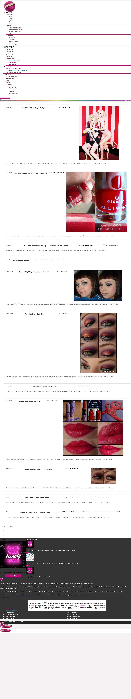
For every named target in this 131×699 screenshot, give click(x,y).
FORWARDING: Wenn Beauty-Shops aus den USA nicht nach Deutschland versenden (52, 563)
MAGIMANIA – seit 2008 (13, 68)
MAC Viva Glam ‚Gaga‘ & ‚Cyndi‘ (34, 108)
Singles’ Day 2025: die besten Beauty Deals (39, 576)
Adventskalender (11, 76)
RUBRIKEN (9, 35)
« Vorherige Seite (8, 526)
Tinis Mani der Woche (20, 260)
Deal (28, 552)
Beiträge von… (10, 58)
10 (3, 532)
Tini (80, 245)
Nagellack (12, 23)
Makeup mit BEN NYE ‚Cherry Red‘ (39, 469)
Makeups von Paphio (16, 29)
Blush (7, 497)
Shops (8, 80)
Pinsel (11, 22)
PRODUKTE (9, 14)
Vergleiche (12, 37)
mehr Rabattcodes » (13, 575)
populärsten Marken (93, 591)
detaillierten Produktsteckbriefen (113, 591)
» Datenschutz (73, 614)
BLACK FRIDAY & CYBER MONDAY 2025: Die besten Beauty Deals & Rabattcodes (50, 550)
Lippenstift (9, 107)
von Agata (12, 62)
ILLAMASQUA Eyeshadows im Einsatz (34, 272)
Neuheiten (12, 86)
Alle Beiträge (10, 49)
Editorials (12, 43)
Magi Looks (9, 271)
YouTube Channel (53, 583)
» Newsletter (72, 612)
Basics (11, 33)
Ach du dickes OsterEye (34, 314)
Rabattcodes (10, 78)
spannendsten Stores (80, 591)
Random (8, 511)
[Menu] (0, 97)
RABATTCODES (5, 98)
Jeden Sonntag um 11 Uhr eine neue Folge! (72, 595)
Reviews (11, 39)
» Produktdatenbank (11, 614)
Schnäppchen (13, 88)
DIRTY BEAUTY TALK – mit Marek (16, 70)
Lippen (11, 20)
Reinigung (9, 51)
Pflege (8, 53)
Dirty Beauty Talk (14, 60)
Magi (58, 107)
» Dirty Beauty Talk (11, 610)
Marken (8, 82)
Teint (10, 16)
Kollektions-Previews (63, 586)
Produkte (9, 84)
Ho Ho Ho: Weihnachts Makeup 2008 (35, 512)
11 (3, 534)
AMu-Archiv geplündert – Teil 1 (45, 386)
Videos (7, 67)
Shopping (9, 74)
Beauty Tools (13, 93)
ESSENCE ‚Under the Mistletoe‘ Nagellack (30, 173)
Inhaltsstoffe (10, 56)
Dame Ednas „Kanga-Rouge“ (29, 401)
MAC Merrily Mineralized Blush (37, 497)
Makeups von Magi (15, 27)
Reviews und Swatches (28, 586)
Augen (11, 18)
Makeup (8, 12)
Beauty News (13, 41)
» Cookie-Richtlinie (74, 616)
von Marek (12, 64)
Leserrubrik (13, 45)
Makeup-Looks (15, 586)
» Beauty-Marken (10, 616)
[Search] (0, 99)
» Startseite (8, 608)
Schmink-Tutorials (15, 31)
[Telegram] (0, 2)
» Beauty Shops (9, 618)
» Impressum (72, 618)
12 (3, 536)
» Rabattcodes (9, 612)
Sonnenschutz (10, 55)
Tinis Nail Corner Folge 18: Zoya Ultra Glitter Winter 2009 (45, 246)
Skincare (9, 47)
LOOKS (8, 25)
